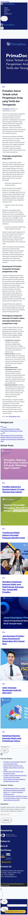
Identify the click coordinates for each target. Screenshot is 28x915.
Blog (5, 11)
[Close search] (4, 901)
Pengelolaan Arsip (14, 416)
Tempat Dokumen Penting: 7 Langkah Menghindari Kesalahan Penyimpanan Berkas (14, 790)
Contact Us (8, 13)
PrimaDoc (6, 109)
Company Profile (7, 862)
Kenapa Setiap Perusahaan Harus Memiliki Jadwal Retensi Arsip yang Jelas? (13, 767)
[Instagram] (4, 846)
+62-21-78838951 (9, 874)
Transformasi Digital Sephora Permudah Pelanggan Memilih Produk (13, 535)
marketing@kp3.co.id (10, 876)
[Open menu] (2, 28)
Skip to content (5, 1)
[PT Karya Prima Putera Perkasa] (9, 836)
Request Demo (5, 22)
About (6, 8)
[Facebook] (2, 846)
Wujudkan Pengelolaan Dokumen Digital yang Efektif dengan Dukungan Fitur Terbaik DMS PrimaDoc (13, 587)
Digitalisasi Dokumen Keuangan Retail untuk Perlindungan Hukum (11, 738)
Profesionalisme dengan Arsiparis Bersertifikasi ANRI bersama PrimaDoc (12, 429)
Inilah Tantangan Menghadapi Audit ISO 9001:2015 (11, 690)
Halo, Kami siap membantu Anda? (16, 911)
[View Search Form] (4, 18)
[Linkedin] (7, 846)
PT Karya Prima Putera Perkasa (13, 883)
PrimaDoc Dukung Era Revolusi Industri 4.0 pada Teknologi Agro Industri (13, 489)
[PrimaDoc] (8, 4)
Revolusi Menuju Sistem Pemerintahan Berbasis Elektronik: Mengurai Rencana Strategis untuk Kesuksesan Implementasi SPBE (13, 437)
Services (7, 10)
